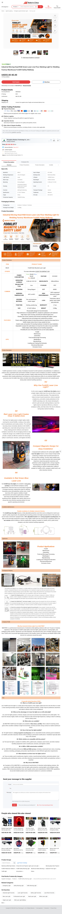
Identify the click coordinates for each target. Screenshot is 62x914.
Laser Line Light (34, 866)
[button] (55, 164)
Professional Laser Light (19, 896)
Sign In (3, 155)
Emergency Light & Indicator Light (21, 11)
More (3, 902)
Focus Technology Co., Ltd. (21, 908)
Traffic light (4, 871)
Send (14, 805)
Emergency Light (7, 885)
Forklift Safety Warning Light (23, 868)
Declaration (46, 908)
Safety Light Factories (36, 892)
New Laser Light (6, 896)
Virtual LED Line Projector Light (23, 866)
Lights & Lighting (9, 11)
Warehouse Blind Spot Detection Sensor (9, 866)
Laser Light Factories (23, 892)
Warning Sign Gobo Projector (52, 866)
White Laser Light (43, 896)
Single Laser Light (7, 900)
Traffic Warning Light (32, 885)
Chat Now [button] (47, 82)
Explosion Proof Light (51, 868)
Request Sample (27, 85)
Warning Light (32, 11)
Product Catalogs (23, 862)
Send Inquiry (15, 82)
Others (32, 871)
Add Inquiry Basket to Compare (31, 57)
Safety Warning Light (19, 885)
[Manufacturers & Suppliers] (31, 2)
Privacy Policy (53, 908)
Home (3, 11)
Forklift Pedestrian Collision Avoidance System (9, 868)
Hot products (19, 871)
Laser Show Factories (49, 892)
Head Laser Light (32, 896)
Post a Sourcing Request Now (45, 805)
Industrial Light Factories (8, 892)
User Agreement (39, 908)
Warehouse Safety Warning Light (38, 868)
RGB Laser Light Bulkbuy (20, 900)
